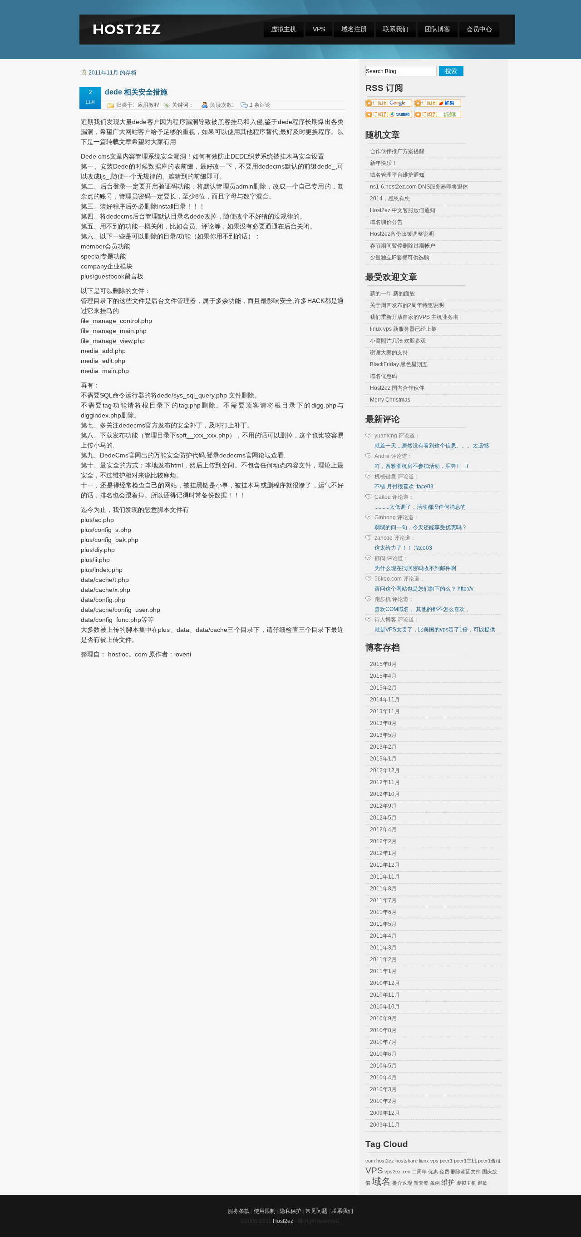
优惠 (433, 1171)
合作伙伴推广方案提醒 (397, 151)
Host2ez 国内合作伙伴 (397, 388)
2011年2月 (383, 959)
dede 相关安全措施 (136, 92)
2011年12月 (385, 865)
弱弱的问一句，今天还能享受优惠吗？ (420, 527)
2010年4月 (383, 1077)
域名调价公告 (386, 222)
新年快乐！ (383, 163)
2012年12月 (385, 770)
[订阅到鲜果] (437, 105)
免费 (444, 1171)
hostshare (406, 1160)
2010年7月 (383, 1042)
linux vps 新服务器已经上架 (403, 329)
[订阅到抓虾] (438, 116)
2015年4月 (383, 676)
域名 (381, 1181)
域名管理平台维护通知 (397, 175)
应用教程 (148, 105)
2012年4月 (383, 829)
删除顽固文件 (466, 1171)
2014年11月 (385, 699)
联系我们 (396, 29)
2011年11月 (385, 877)
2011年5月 (383, 924)
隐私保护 (290, 1211)
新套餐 (421, 1183)
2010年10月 (385, 1007)
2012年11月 (385, 782)
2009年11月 (385, 1125)
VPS (319, 29)
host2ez (385, 1160)
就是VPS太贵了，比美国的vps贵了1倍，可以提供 (434, 629)
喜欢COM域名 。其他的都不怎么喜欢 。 (423, 609)
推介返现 (402, 1183)
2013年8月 (383, 723)
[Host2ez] (128, 40)
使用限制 (265, 1211)
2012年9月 (383, 806)
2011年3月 (383, 947)
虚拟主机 (283, 29)
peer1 (446, 1160)
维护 (448, 1182)
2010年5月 (383, 1066)
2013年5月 (383, 735)
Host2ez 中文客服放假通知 (402, 210)
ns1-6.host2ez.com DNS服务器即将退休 (419, 187)
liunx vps (428, 1160)
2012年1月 (383, 853)
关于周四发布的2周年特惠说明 (407, 305)
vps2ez (392, 1171)
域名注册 (354, 29)
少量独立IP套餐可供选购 (399, 257)
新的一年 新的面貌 (392, 293)
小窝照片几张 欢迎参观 (398, 341)
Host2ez (283, 1221)
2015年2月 (383, 688)
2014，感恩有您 (390, 198)
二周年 (419, 1171)
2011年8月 (383, 888)
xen (406, 1171)
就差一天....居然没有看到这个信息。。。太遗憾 (431, 445)
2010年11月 (385, 995)
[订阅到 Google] (388, 105)
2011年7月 (383, 900)
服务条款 (239, 1211)
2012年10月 (385, 794)
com (370, 1160)
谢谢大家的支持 (389, 352)
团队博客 (437, 29)
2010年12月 (385, 983)
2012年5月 (383, 818)
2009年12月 (385, 1113)
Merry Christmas (390, 400)
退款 (482, 1183)
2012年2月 (383, 841)
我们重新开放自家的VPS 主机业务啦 (414, 317)
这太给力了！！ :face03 (403, 548)
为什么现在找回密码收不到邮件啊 (415, 568)
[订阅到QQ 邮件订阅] (388, 116)
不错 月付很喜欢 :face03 (403, 486)
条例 (435, 1183)
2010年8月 (383, 1030)
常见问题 (316, 1211)
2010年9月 (383, 1018)
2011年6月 (383, 912)
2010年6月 (383, 1054)
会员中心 (479, 29)
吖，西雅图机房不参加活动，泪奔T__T (421, 466)
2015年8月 (383, 664)
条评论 (260, 105)
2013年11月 (385, 711)
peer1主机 (465, 1160)
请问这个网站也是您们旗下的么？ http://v (423, 589)
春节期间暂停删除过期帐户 (402, 246)
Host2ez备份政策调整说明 (402, 234)
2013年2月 (383, 747)
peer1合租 (489, 1160)
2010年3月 (383, 1089)
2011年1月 (383, 971)
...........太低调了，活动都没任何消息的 (420, 507)
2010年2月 (383, 1101)
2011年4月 (383, 936)
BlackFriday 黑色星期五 (399, 364)
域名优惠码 (383, 376)
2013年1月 (383, 758)
